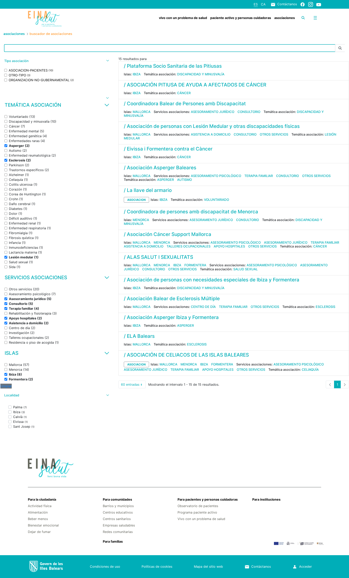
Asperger (165, 180)
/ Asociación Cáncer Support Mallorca (167, 234)
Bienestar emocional (43, 525)
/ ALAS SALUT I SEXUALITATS (158, 257)
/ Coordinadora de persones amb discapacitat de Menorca (191, 212)
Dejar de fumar (39, 532)
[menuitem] (183, 18)
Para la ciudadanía (42, 499)
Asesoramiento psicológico (216, 176)
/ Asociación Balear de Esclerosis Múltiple (172, 298)
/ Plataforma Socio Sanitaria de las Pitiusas (173, 66)
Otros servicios (274, 134)
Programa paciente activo (197, 512)
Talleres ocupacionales (188, 246)
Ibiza (137, 74)
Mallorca (141, 112)
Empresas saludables (119, 525)
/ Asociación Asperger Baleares (160, 168)
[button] (56, 61)
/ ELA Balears (139, 336)
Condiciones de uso (105, 566)
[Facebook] (302, 4)
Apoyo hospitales (229, 246)
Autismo (184, 180)
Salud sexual (245, 269)
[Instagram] (310, 4)
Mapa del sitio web (208, 566)
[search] (303, 17)
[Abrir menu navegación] (315, 17)
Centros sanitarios (117, 519)
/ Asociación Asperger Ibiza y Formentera (171, 317)
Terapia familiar (258, 176)
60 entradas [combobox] (133, 385)
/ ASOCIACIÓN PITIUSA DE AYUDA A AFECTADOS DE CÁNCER (195, 85)
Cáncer (184, 93)
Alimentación (38, 512)
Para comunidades (117, 499)
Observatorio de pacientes (198, 506)
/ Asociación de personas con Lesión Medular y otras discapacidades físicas (212, 126)
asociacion (136, 199)
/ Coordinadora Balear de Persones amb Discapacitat (185, 103)
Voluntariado (216, 200)
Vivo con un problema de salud (201, 519)
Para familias (113, 541)
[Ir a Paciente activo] (52, 19)
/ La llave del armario (148, 190)
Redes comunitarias (118, 532)
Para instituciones (266, 499)
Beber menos (38, 519)
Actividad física (40, 506)
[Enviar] (340, 48)
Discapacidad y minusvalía (200, 74)
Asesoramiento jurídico (212, 112)
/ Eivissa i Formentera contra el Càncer (168, 149)
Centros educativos (118, 512)
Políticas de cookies (157, 566)
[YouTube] (318, 4)
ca (263, 4)
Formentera (195, 265)
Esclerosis (325, 307)
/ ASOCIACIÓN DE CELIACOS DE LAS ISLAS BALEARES (186, 355)
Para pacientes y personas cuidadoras (208, 499)
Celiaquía (310, 369)
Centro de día (203, 307)
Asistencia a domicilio (210, 134)
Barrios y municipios (118, 506)
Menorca (141, 220)
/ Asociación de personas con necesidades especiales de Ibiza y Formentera (211, 280)
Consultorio (249, 112)
